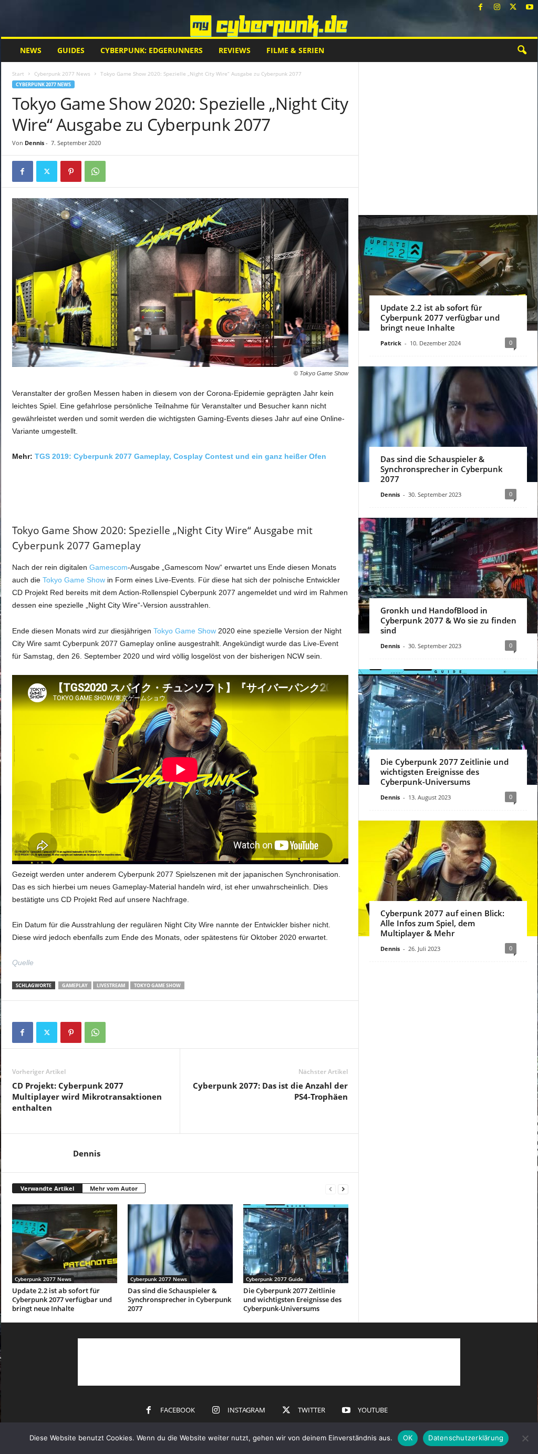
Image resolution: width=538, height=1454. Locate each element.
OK (408, 1437)
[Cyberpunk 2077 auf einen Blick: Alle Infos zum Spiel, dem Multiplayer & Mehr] (447, 878)
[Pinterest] (70, 171)
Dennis (34, 143)
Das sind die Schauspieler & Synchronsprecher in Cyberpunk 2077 (179, 1299)
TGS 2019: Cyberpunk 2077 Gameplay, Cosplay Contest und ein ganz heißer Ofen (180, 456)
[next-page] (343, 1188)
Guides (71, 50)
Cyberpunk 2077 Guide (274, 1279)
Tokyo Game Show (74, 580)
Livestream (111, 985)
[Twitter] (513, 7)
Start (18, 73)
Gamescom (108, 567)
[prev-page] (330, 1188)
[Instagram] (497, 7)
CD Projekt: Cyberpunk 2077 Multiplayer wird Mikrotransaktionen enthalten (87, 1096)
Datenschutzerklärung (465, 1437)
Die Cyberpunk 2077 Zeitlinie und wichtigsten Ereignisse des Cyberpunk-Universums (292, 1299)
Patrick (390, 343)
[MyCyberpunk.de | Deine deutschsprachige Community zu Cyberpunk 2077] (269, 26)
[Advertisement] (180, 491)
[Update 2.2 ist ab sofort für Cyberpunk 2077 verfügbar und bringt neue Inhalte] (64, 1243)
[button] (521, 50)
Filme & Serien (295, 50)
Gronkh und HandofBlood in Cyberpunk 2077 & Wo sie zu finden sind (448, 620)
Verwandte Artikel (47, 1188)
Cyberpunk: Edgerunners (151, 50)
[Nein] (525, 1438)
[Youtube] (529, 7)
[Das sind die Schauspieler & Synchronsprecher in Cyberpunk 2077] (180, 1243)
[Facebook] (480, 7)
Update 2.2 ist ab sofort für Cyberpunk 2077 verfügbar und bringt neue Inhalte (62, 1299)
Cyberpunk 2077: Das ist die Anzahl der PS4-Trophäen (270, 1091)
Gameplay (75, 985)
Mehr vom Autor (114, 1188)
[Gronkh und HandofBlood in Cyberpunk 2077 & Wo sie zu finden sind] (447, 575)
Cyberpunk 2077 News (62, 73)
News (31, 50)
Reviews (235, 50)
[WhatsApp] (95, 171)
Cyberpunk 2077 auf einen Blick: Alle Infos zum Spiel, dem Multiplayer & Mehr (442, 923)
